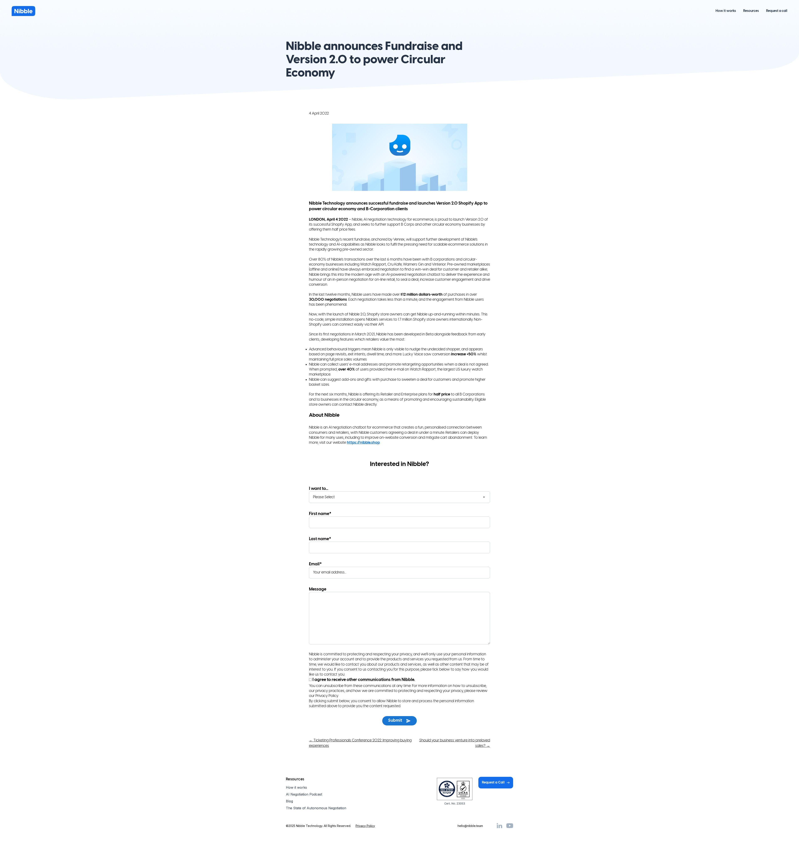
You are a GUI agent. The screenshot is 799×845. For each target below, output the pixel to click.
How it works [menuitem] (296, 787)
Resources (751, 11)
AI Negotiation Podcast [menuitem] (304, 794)
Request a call (776, 11)
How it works (726, 11)
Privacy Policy (365, 826)
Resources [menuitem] (295, 779)
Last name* (320, 539)
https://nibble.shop (363, 443)
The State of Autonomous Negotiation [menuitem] (316, 808)
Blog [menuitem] (289, 801)
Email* (315, 564)
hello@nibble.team (470, 826)
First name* (320, 514)
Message (317, 589)
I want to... (318, 489)
